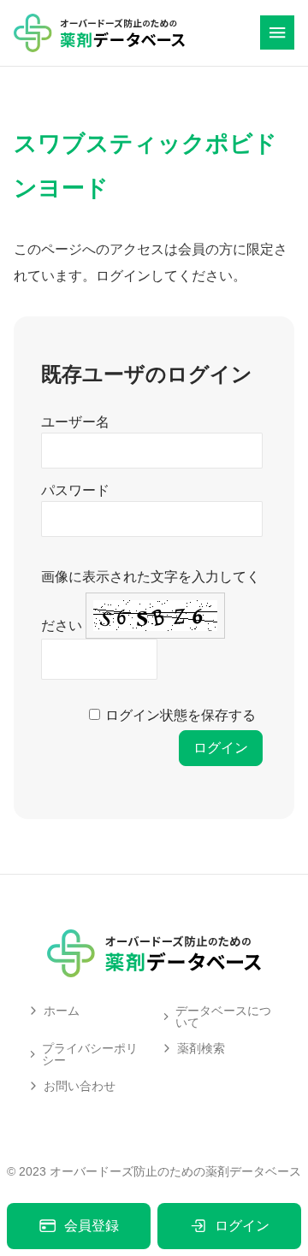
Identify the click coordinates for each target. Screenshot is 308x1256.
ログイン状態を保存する (180, 715)
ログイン (242, 1225)
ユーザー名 (75, 422)
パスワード (75, 490)
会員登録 (91, 1225)
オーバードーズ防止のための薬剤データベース (175, 1171)
